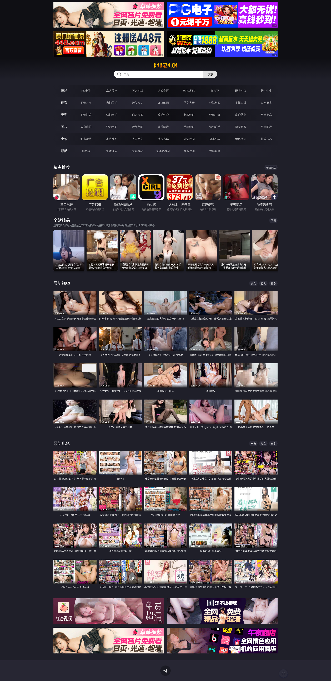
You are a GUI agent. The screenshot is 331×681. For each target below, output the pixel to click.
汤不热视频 (163, 151)
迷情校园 (189, 139)
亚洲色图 (111, 127)
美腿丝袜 (189, 127)
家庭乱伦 (111, 139)
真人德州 (111, 91)
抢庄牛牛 (266, 91)
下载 (273, 220)
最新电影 (61, 443)
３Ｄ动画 (163, 103)
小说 (64, 139)
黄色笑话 (240, 139)
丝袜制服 (214, 103)
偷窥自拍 (86, 127)
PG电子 (86, 91)
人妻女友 (137, 139)
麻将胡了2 (189, 91)
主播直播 (240, 103)
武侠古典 (163, 139)
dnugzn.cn (165, 65)
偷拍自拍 (111, 115)
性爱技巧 (266, 139)
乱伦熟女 (240, 115)
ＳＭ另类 (266, 103)
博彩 (64, 90)
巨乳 (263, 283)
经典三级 (214, 115)
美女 (253, 283)
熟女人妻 (189, 103)
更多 (273, 283)
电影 (64, 114)
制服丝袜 (189, 115)
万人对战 (137, 91)
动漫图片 (163, 127)
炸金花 (215, 91)
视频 (64, 102)
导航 (64, 151)
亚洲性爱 (86, 115)
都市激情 (86, 139)
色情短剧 (214, 151)
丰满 (253, 443)
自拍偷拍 (111, 103)
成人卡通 (137, 115)
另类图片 (266, 127)
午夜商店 (111, 151)
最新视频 (61, 283)
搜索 (210, 74)
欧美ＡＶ (137, 103)
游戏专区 (163, 91)
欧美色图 (137, 127)
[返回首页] (283, 673)
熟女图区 (240, 127)
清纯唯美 (214, 127)
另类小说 (214, 139)
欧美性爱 (163, 115)
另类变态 (266, 115)
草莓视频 (137, 151)
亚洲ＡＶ (86, 103)
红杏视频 (189, 151)
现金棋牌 (240, 91)
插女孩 (86, 151)
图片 (64, 126)
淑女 (263, 443)
